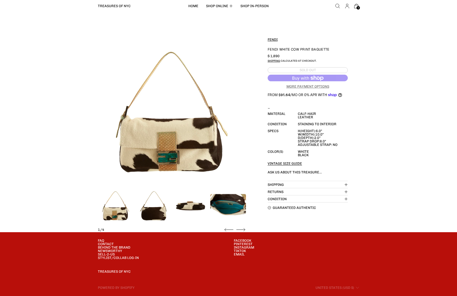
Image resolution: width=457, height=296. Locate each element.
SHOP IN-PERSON (254, 6)
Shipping (274, 60)
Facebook (242, 240)
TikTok (240, 251)
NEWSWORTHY (110, 251)
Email (239, 254)
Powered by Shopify (116, 288)
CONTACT (106, 244)
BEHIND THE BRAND (114, 247)
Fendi (273, 40)
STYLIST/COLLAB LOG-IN (118, 258)
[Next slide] (241, 229)
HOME (193, 6)
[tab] (116, 206)
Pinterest (243, 244)
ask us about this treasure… (295, 172)
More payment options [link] (307, 86)
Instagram (244, 247)
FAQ (101, 241)
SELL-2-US (106, 254)
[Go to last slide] (229, 229)
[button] (337, 6)
